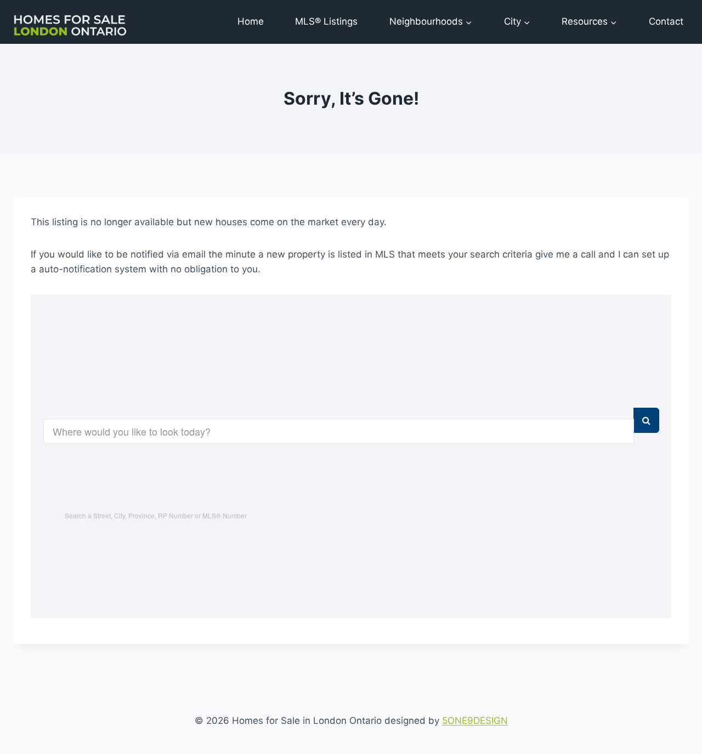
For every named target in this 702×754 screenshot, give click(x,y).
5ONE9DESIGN (475, 720)
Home (250, 21)
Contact (666, 21)
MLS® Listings (326, 21)
